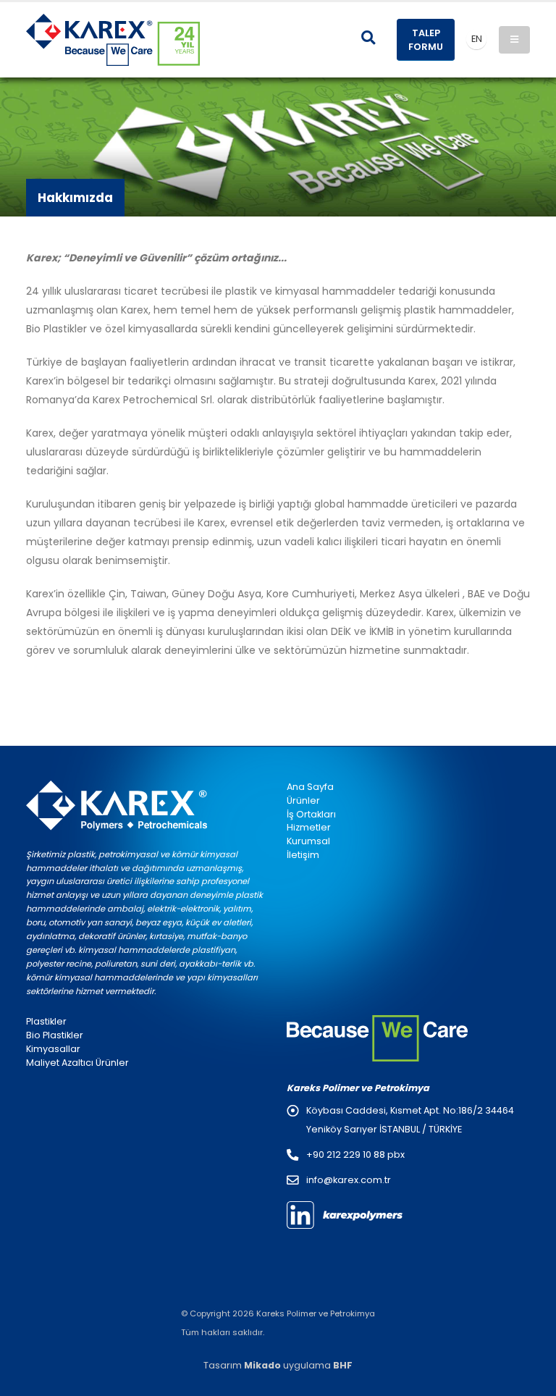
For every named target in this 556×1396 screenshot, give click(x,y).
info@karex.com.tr (348, 1180)
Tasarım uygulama (278, 1365)
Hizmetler (309, 827)
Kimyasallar (53, 1049)
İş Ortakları (311, 814)
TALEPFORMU (425, 40)
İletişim (303, 855)
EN (476, 39)
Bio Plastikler (54, 1035)
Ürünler (303, 800)
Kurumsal (308, 841)
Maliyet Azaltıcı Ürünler (77, 1062)
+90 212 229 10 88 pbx (355, 1154)
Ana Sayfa (310, 787)
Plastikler (46, 1021)
